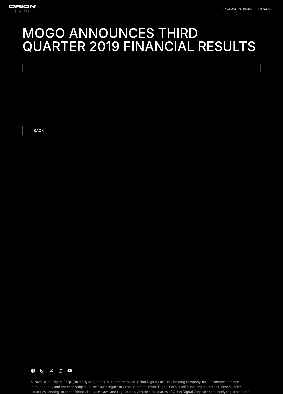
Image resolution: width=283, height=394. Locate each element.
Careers (264, 9)
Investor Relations (237, 9)
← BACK (36, 130)
